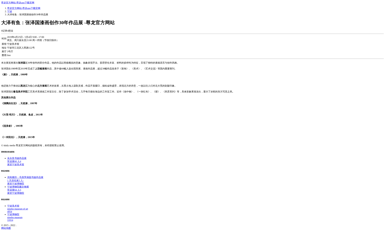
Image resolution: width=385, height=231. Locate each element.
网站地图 (6, 228)
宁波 (9, 11)
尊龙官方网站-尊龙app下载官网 (17, 2)
